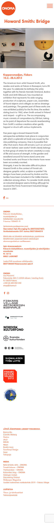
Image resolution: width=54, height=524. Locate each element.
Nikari (5, 445)
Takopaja (7, 455)
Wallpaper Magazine (12, 480)
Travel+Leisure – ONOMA (13, 467)
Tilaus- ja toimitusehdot (13, 493)
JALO (5, 440)
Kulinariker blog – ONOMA (14, 473)
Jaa (7, 198)
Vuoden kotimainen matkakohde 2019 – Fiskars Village (26, 483)
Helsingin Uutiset (10, 475)
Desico (6, 437)
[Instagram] (8, 293)
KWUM (6, 442)
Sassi (5, 452)
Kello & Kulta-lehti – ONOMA (15, 465)
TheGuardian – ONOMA (13, 470)
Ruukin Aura (8, 447)
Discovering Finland (11, 478)
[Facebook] (4, 293)
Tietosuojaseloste (10, 495)
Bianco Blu (7, 432)
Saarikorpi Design (10, 450)
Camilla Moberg (10, 435)
